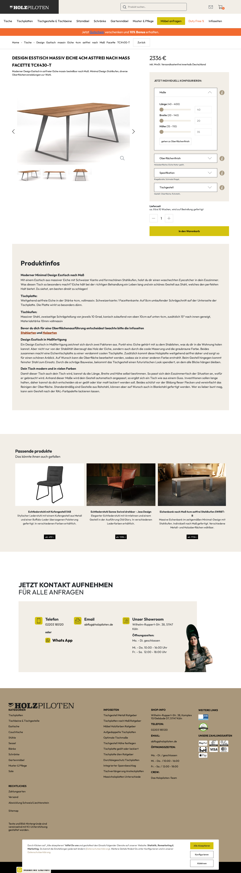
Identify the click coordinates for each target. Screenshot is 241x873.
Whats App (62, 640)
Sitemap (13, 810)
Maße (163, 92)
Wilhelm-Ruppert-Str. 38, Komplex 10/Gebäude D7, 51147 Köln (171, 717)
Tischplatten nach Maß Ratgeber (122, 720)
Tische (8, 21)
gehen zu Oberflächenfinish (175, 141)
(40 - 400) (170, 104)
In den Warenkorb (189, 231)
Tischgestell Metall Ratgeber (120, 715)
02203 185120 (54, 624)
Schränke (100, 21)
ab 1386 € (121, 537)
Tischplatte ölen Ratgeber (118, 754)
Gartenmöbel (119, 21)
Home (15, 42)
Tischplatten (25, 21)
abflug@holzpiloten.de (98, 624)
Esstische (14, 726)
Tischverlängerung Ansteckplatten (123, 771)
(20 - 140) (169, 115)
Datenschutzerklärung (97, 848)
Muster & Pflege (143, 21)
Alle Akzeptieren (202, 845)
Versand (13, 797)
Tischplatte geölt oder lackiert (121, 748)
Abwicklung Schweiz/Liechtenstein (29, 802)
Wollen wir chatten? (36, 870)
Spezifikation (167, 172)
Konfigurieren (202, 854)
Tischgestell (167, 187)
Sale (11, 771)
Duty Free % (196, 21)
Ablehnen (202, 863)
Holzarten (50, 333)
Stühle (12, 737)
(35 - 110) (168, 126)
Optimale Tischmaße (115, 737)
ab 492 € (49, 537)
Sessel (12, 743)
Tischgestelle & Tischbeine (54, 21)
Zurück (141, 42)
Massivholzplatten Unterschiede (122, 776)
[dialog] (120, 854)
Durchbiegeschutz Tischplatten (121, 760)
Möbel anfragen (171, 21)
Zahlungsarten (17, 791)
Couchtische (16, 732)
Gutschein (97, 32)
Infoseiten (215, 21)
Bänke (12, 748)
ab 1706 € (192, 537)
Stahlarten (28, 333)
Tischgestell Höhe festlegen (119, 743)
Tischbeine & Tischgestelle (24, 720)
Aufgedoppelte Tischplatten (119, 732)
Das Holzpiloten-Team (164, 777)
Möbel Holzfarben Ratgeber (119, 726)
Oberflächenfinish (170, 158)
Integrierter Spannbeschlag (119, 765)
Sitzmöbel (82, 21)
